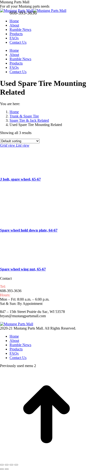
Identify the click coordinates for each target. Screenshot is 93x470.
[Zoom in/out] (16, 464)
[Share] (7, 464)
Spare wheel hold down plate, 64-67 (28, 230)
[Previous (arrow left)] (2, 469)
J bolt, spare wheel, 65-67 (20, 179)
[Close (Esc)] (2, 464)
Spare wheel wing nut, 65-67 (23, 269)
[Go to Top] (46, 459)
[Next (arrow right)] (7, 469)
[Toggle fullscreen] (11, 464)
